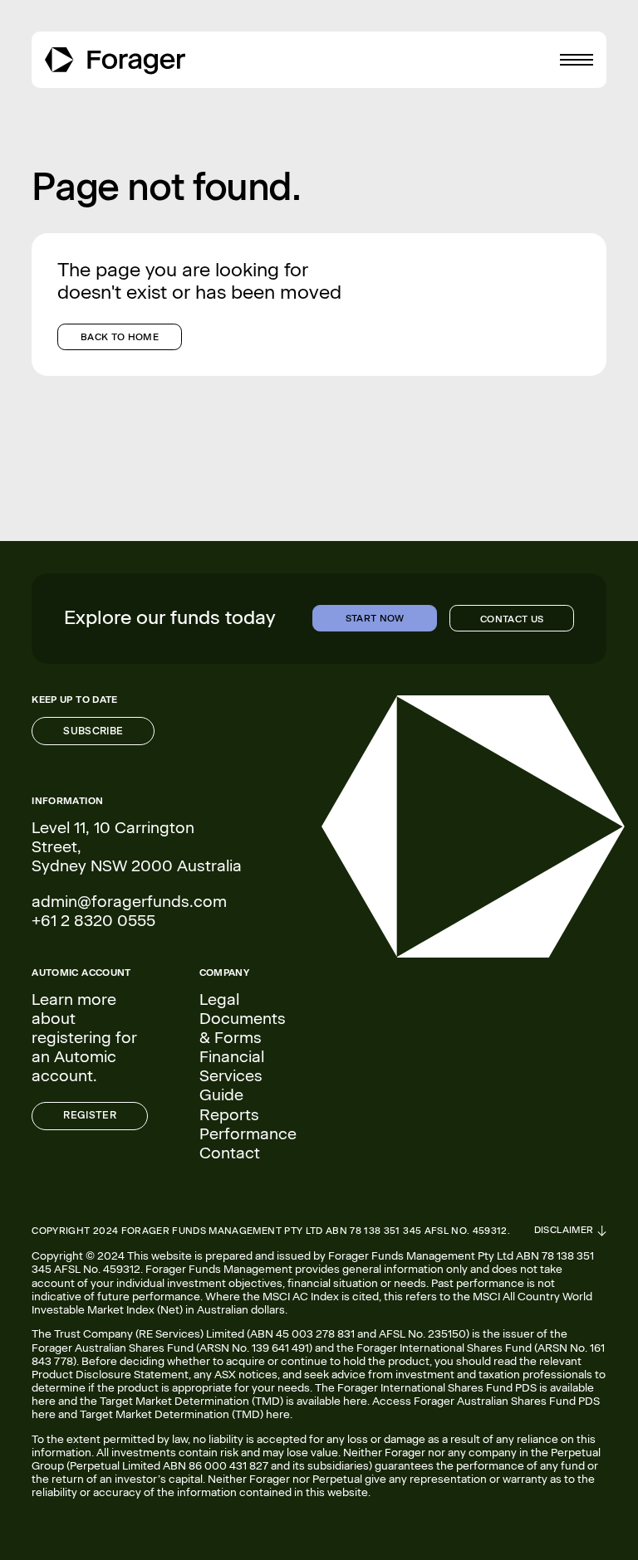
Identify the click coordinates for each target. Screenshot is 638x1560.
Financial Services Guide (231, 1075)
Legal (219, 999)
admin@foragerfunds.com (129, 901)
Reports (229, 1114)
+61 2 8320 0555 (93, 920)
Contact (229, 1153)
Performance (248, 1133)
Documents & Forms (242, 1028)
